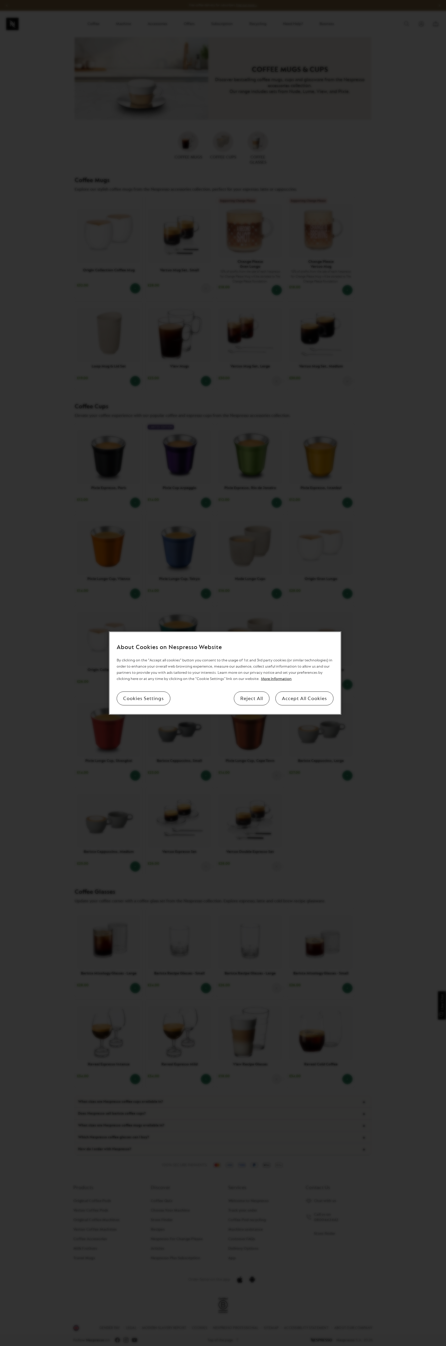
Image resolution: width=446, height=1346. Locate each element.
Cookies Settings (143, 698)
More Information (276, 678)
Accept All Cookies (304, 698)
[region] (225, 673)
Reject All (251, 698)
